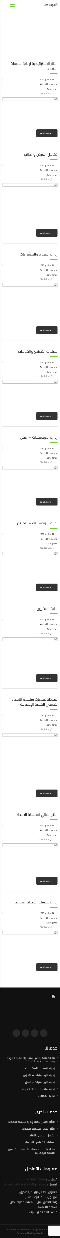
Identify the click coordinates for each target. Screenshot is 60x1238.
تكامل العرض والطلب (41, 1135)
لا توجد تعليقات (47, 93)
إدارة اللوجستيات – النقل (40, 1082)
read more (45, 133)
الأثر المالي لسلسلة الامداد (38, 1128)
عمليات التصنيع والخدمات (39, 1142)
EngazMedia (37, 1233)
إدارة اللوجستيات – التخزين (39, 1075)
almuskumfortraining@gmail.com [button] (25, 1184)
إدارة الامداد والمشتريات (40, 1068)
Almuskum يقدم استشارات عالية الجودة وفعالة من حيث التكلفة (31, 1059)
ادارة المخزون (46, 1096)
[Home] (51, 4)
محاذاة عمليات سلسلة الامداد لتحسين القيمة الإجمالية (31, 1151)
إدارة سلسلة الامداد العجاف (38, 1089)
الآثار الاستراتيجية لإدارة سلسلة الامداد (31, 1122)
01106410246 (36, 1179)
